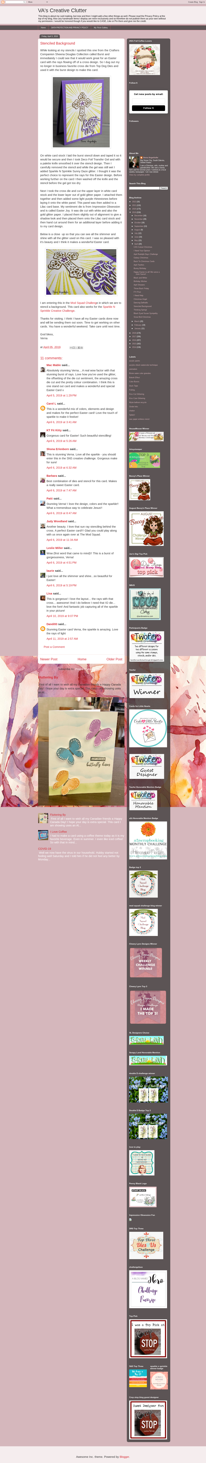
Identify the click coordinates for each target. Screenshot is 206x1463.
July (136, 233)
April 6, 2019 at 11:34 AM (62, 539)
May (136, 240)
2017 (134, 336)
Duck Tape (133, 386)
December (138, 215)
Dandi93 (52, 624)
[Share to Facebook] (79, 347)
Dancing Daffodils (141, 303)
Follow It (148, 108)
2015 (134, 344)
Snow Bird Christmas (142, 317)
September (139, 226)
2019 (134, 212)
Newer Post (48, 659)
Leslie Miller (55, 548)
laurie (50, 570)
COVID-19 (44, 848)
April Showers (139, 285)
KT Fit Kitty (54, 430)
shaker (132, 411)
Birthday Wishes (140, 281)
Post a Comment (54, 646)
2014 (134, 347)
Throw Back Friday (141, 288)
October (137, 223)
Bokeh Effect (134, 377)
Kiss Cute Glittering (137, 398)
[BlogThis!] (73, 347)
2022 (134, 202)
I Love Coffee (58, 831)
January (137, 328)
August (137, 230)
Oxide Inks (133, 407)
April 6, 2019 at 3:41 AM (62, 422)
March (137, 321)
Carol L (51, 403)
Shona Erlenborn (58, 449)
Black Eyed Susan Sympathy (146, 313)
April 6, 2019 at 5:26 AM (62, 440)
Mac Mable (54, 365)
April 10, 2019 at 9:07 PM (62, 616)
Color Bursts (134, 382)
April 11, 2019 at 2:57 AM (62, 638)
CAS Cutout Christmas (143, 247)
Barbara (52, 475)
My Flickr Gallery (101, 28)
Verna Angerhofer (150, 157)
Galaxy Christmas (141, 258)
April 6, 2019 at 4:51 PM (62, 562)
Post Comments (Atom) (90, 669)
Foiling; (132, 390)
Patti (50, 498)
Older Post (114, 659)
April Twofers (139, 265)
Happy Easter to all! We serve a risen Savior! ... (147, 273)
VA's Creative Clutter (62, 10)
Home (43, 28)
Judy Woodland (57, 521)
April (136, 244)
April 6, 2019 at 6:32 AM (62, 467)
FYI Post (137, 292)
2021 (134, 205)
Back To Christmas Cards (144, 261)
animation (133, 369)
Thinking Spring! (140, 310)
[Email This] (71, 347)
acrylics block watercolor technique (143, 365)
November (138, 219)
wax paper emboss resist (139, 419)
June (136, 237)
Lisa (49, 593)
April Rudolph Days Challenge (146, 254)
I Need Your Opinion (142, 251)
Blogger (124, 1456)
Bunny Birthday (140, 268)
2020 (134, 209)
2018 (134, 333)
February (138, 325)
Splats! (132, 415)
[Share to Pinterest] (81, 347)
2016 (134, 340)
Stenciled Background (142, 306)
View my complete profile (139, 175)
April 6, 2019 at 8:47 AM (62, 513)
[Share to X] (76, 347)
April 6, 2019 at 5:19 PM (62, 585)
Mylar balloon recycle (137, 402)
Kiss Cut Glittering (136, 394)
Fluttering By (48, 677)
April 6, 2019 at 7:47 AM (62, 490)
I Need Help (138, 295)
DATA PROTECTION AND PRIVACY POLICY (69, 28)
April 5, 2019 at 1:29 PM (62, 395)
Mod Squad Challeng (83, 302)
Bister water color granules (140, 373)
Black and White (140, 278)
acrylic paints (134, 361)
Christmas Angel (140, 299)
